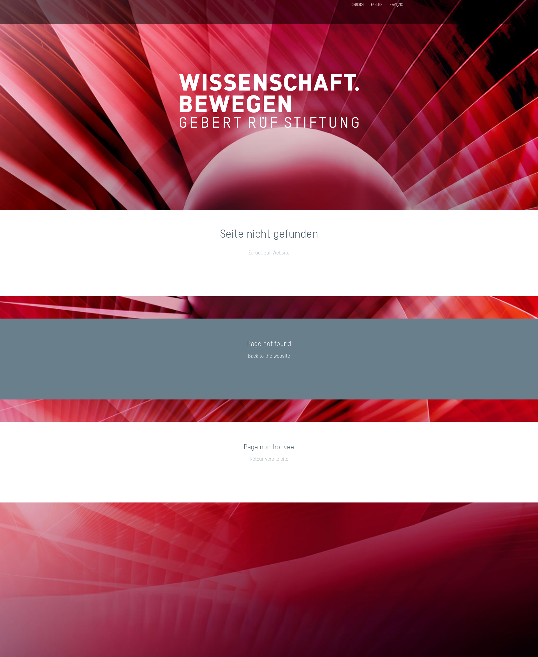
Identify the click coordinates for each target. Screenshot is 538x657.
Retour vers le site (269, 459)
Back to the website (269, 356)
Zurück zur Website (269, 253)
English (376, 5)
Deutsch (357, 5)
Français (396, 5)
